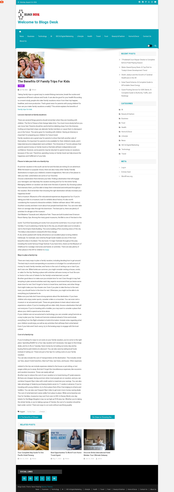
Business (31, 36)
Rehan (33, 90)
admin (100, 458)
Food (106, 36)
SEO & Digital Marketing (64, 36)
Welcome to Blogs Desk (38, 22)
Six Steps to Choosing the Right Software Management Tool (103, 417)
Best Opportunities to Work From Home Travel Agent (66, 454)
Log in (123, 167)
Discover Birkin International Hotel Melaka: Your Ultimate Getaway (97, 454)
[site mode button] (149, 46)
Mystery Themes (47, 487)
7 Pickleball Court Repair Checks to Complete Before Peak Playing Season (138, 61)
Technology (42, 36)
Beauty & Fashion (118, 36)
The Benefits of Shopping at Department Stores (31, 417)
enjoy (47, 250)
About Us (23, 41)
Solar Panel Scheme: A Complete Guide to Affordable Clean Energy (137, 83)
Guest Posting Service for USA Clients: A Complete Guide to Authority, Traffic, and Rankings (136, 93)
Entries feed (126, 172)
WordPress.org (126, 176)
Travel (98, 36)
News (22, 36)
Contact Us (147, 36)
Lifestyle (80, 36)
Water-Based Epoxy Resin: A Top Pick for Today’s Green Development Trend (136, 68)
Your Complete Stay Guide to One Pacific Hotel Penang (31, 454)
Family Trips (31, 412)
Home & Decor (134, 36)
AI (51, 36)
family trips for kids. (25, 109)
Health (89, 36)
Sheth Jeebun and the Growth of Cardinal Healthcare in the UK (136, 76)
